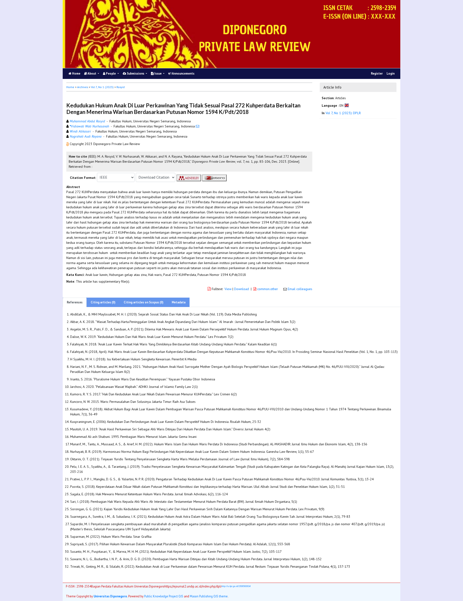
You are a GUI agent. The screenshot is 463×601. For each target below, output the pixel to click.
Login (391, 73)
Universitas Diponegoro (110, 596)
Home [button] (70, 87)
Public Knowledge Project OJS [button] (163, 596)
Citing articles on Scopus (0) (143, 302)
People (110, 73)
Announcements (182, 73)
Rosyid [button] (120, 87)
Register (377, 73)
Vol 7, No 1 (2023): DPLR (343, 113)
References (74, 302)
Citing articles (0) (103, 302)
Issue (158, 73)
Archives (82, 87)
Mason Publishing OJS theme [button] (209, 596)
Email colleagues (300, 289)
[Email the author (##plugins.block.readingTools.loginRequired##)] (197, 126)
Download (241, 289)
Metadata (178, 302)
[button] (68, 144)
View (228, 289)
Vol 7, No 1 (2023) (102, 87)
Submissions (135, 73)
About (92, 73)
